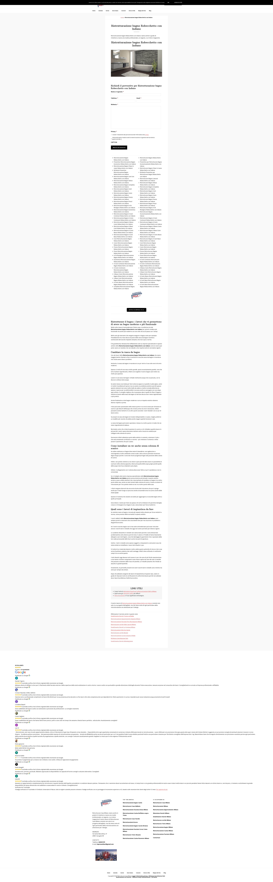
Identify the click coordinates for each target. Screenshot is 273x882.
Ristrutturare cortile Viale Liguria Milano (123, 624)
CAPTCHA (114, 142)
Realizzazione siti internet (123, 877)
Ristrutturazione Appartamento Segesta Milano (125, 619)
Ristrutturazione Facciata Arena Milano (135, 810)
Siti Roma (154, 877)
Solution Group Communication (141, 877)
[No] (271, 2)
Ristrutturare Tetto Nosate (132, 835)
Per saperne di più (161, 789)
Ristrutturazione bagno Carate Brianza (135, 826)
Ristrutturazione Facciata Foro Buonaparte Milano (126, 622)
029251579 (102, 842)
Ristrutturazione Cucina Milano (163, 831)
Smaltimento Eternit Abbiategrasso (122, 641)
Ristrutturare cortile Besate (119, 633)
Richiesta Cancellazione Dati (119, 638)
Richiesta (114, 104)
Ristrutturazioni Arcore (130, 822)
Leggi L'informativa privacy (140, 876)
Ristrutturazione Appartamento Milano (165, 810)
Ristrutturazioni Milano (160, 806)
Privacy (114, 131)
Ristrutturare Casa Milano (161, 803)
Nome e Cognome (117, 92)
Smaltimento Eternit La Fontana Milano (123, 627)
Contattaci (156, 837)
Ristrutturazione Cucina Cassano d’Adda (123, 635)
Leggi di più (178, 2)
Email (138, 98)
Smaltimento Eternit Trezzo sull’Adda (122, 616)
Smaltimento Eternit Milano (162, 817)
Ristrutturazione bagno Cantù (132, 803)
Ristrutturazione (119, 595)
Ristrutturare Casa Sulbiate (131, 806)
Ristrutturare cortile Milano (162, 820)
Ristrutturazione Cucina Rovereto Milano (136, 838)
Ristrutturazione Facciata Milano (163, 834)
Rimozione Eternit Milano (161, 813)
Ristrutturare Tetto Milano (161, 823)
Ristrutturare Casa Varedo (131, 819)
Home (122, 17)
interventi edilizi (128, 593)
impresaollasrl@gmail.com (105, 844)
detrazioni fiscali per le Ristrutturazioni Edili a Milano (140, 591)
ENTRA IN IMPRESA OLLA (136, 309)
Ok (168, 2)
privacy (147, 134)
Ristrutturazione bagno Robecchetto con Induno (137, 603)
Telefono (114, 98)
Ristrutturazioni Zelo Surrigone (120, 630)
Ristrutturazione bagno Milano (163, 827)
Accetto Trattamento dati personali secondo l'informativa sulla (131, 134)
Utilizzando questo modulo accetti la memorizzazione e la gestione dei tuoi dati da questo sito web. (133, 138)
